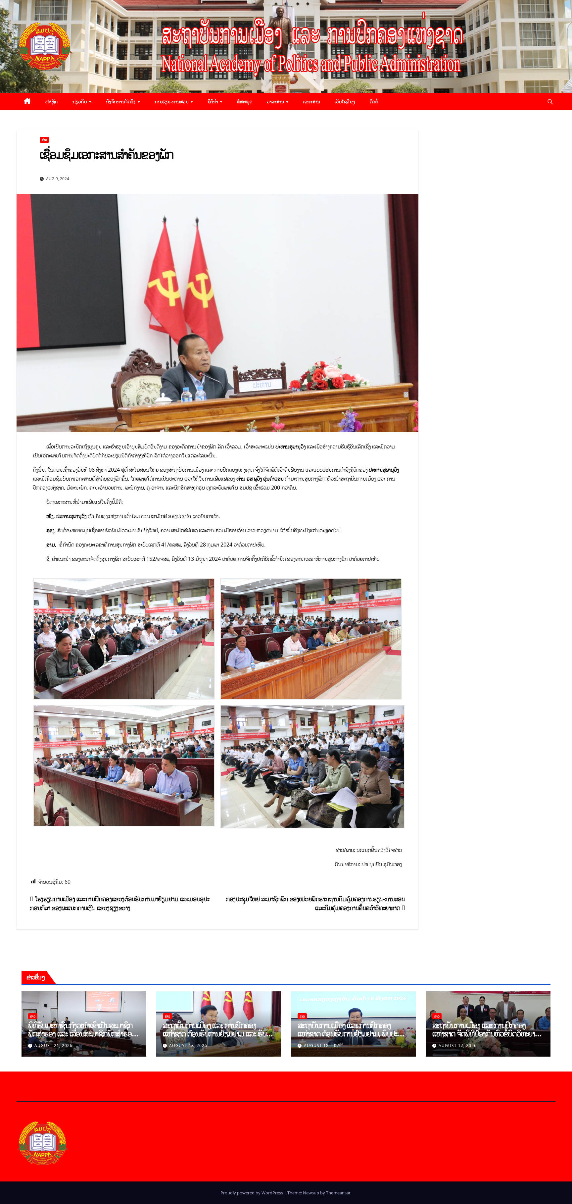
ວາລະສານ (276, 101)
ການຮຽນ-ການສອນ (172, 101)
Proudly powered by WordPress (252, 1193)
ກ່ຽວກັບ (80, 101)
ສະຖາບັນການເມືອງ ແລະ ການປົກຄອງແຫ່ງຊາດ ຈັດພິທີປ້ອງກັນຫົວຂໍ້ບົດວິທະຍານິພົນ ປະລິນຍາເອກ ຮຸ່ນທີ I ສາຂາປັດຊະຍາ (484, 1033)
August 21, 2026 (53, 1045)
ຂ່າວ (44, 139)
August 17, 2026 (458, 1045)
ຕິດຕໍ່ (374, 101)
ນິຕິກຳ (213, 101)
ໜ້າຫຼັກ (51, 101)
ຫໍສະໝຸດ (245, 101)
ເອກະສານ (311, 101)
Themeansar (338, 1193)
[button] (550, 101)
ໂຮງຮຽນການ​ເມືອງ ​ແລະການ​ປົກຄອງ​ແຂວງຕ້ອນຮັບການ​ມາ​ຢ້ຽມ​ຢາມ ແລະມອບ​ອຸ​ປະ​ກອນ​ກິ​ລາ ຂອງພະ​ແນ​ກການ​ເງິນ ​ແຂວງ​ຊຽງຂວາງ (119, 903)
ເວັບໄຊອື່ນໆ (345, 101)
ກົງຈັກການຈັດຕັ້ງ (121, 101)
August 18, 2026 (188, 1045)
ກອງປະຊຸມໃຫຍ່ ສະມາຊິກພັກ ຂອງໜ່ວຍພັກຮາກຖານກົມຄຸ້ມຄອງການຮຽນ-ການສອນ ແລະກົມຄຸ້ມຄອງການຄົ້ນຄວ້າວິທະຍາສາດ (315, 903)
